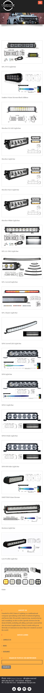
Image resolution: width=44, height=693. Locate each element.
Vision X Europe (16, 678)
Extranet (6, 651)
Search (6, 667)
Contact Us (7, 639)
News (5, 645)
